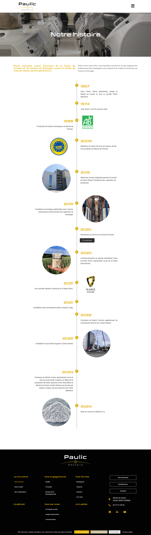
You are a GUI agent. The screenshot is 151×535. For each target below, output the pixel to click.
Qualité (47, 482)
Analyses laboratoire (52, 514)
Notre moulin (18, 487)
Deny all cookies (99, 532)
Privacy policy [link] (128, 532)
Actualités (81, 504)
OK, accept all (82, 532)
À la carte (79, 497)
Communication (50, 519)
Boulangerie (80, 482)
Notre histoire (19, 482)
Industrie (79, 492)
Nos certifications (20, 492)
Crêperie (79, 487)
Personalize (114, 532)
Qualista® (19, 504)
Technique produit (51, 509)
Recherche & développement (50, 493)
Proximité (48, 487)
